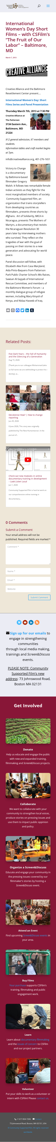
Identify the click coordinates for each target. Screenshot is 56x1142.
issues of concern (27, 1044)
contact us (42, 1098)
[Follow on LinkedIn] (31, 622)
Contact (38, 1119)
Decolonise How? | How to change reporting (26, 416)
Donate (28, 749)
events (35, 935)
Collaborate (28, 804)
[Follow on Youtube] (25, 622)
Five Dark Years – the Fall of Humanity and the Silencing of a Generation (27, 355)
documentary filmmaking (35, 1039)
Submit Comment (39, 597)
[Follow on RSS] (37, 622)
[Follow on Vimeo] (19, 622)
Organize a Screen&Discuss (28, 867)
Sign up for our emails (28, 633)
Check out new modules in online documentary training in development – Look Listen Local (28, 478)
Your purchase (17, 985)
